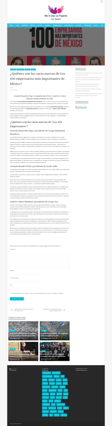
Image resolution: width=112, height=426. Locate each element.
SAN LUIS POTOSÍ (60, 404)
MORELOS (53, 393)
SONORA (59, 408)
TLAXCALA (61, 411)
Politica (32, 25)
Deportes (25, 25)
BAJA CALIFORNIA (56, 372)
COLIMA (65, 379)
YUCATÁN (57, 415)
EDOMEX (65, 383)
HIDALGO (45, 390)
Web (11, 285)
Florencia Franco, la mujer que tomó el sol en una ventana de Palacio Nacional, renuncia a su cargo (23, 354)
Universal (13, 369)
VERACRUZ (45, 415)
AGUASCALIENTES (46, 372)
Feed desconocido (82, 106)
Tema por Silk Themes (15, 423)
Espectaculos (68, 25)
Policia (40, 25)
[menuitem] (11, 25)
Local (17, 25)
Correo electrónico (14, 278)
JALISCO (60, 390)
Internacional (57, 25)
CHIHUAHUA (51, 379)
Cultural (78, 25)
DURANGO (59, 383)
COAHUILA (59, 379)
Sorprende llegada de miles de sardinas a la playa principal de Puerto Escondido (23, 335)
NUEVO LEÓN (45, 397)
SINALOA (45, 408)
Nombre (12, 270)
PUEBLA (50, 400)
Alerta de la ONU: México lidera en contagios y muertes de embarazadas (53, 355)
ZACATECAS (63, 415)
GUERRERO (62, 386)
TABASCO (66, 408)
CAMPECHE (56, 376)
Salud (95, 25)
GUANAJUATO (55, 386)
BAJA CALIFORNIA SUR (47, 376)
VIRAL (51, 415)
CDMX (62, 376)
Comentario (13, 249)
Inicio (11, 25)
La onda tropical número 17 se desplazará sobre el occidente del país (54, 335)
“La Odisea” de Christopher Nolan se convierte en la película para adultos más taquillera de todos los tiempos (88, 79)
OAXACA (52, 397)
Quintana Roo (46, 404)
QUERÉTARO (57, 400)
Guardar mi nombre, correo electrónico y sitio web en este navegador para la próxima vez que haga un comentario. (37, 293)
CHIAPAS (45, 379)
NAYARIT (65, 393)
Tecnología (87, 25)
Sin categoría (52, 408)
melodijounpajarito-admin (15, 338)
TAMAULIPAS (45, 411)
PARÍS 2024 (59, 397)
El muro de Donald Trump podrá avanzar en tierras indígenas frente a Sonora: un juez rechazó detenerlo (88, 95)
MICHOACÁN (45, 393)
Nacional (47, 25)
